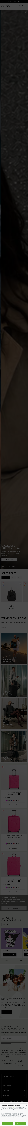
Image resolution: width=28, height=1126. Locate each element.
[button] (26, 1105)
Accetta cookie (7, 1123)
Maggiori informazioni (20, 1123)
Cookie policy (18, 1110)
